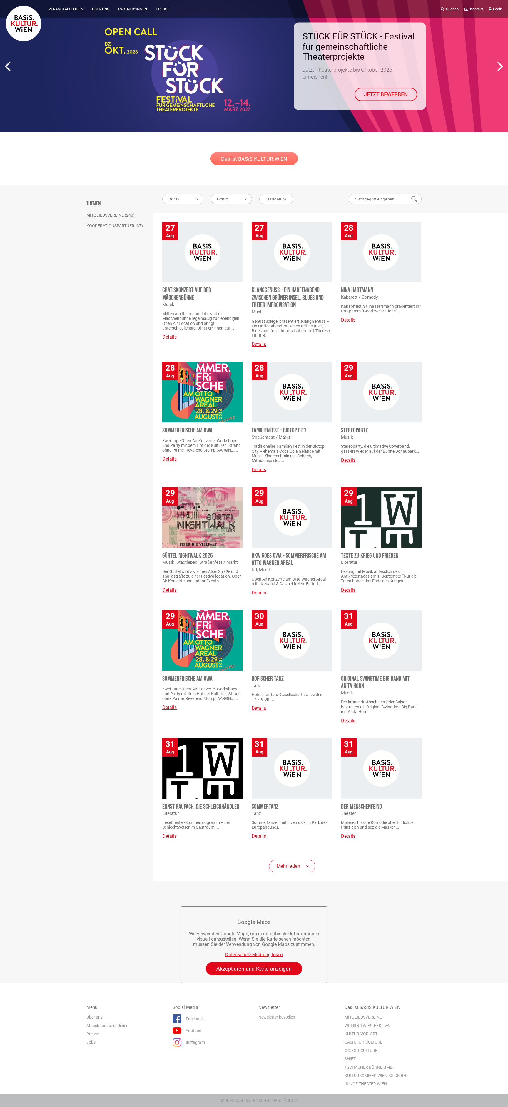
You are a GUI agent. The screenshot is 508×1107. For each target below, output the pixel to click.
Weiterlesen (394, 87)
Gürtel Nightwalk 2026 (187, 556)
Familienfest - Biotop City (279, 430)
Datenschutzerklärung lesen (254, 954)
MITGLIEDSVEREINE (363, 1017)
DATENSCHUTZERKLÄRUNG (272, 1100)
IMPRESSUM (231, 1100)
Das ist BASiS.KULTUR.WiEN (254, 159)
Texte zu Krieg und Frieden (369, 556)
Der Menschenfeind (361, 807)
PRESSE (162, 9)
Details (169, 337)
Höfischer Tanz (268, 679)
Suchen (452, 9)
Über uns (94, 1017)
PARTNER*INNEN (132, 9)
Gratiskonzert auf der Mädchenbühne (186, 294)
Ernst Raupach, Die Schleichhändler (200, 807)
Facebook (195, 1018)
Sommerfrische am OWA (187, 430)
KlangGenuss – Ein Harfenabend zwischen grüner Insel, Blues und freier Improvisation (288, 297)
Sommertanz (265, 807)
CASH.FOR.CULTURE (363, 1042)
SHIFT (350, 1058)
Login (497, 9)
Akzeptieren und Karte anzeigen (254, 969)
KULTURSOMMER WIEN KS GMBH (375, 1075)
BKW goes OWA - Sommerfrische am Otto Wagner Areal (289, 559)
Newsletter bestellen (276, 1017)
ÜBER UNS (100, 9)
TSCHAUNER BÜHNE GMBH (370, 1067)
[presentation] (7, 66)
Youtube (193, 1030)
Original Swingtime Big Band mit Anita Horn (375, 682)
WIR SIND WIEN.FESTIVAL (368, 1025)
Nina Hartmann (357, 290)
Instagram (195, 1042)
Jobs (91, 1042)
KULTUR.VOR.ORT (361, 1033)
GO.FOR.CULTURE (361, 1050)
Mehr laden (288, 866)
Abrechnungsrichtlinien (107, 1025)
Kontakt (476, 9)
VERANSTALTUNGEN (66, 9)
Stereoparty (354, 430)
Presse (92, 1033)
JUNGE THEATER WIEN (366, 1084)
